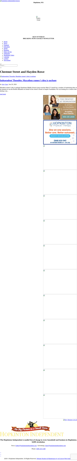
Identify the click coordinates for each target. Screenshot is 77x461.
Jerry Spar (5, 84)
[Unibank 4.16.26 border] (60, 393)
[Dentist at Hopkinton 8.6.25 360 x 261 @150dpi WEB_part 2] (60, 119)
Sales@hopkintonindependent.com (55, 445)
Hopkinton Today (9, 55)
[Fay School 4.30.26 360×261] (60, 318)
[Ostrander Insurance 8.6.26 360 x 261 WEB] (60, 293)
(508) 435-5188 (40, 449)
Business (6, 50)
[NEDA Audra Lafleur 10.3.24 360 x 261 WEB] (60, 243)
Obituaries (7, 53)
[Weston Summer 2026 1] (60, 219)
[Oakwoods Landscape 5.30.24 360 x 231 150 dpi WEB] (60, 418)
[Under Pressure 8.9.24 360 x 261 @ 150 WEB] (60, 169)
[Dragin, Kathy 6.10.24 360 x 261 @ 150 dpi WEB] (60, 343)
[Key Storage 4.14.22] (70, 420)
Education (7, 47)
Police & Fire (8, 52)
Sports (6, 48)
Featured (6, 45)
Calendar (6, 57)
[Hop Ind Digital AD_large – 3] (60, 194)
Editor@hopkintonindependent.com (26, 445)
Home (5, 41)
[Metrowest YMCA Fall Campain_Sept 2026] (60, 268)
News (5, 43)
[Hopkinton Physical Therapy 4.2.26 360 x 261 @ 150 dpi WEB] (60, 144)
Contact (6, 58)
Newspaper (7, 60)
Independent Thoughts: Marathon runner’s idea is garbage (28, 80)
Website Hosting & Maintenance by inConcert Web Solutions (55, 458)
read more (3, 94)
